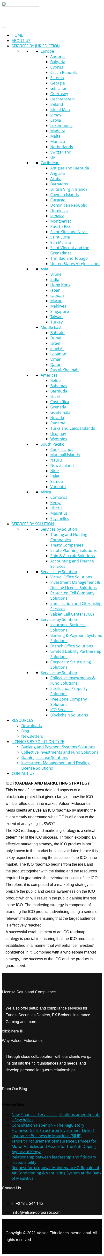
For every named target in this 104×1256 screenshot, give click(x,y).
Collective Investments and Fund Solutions (59, 752)
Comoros (58, 497)
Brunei (56, 274)
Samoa (56, 481)
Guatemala (60, 412)
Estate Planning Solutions (73, 550)
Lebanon (58, 354)
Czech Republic (64, 72)
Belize (55, 380)
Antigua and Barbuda (69, 168)
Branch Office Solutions (71, 646)
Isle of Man (60, 109)
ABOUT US (21, 40)
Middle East (51, 327)
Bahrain (57, 332)
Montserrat (60, 221)
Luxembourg (62, 125)
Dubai (55, 338)
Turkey (56, 322)
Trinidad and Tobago (69, 258)
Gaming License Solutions (44, 757)
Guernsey (59, 93)
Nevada (57, 417)
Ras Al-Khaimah (64, 369)
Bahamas (58, 385)
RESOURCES (22, 720)
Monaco (57, 141)
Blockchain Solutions (69, 715)
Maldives (58, 306)
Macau (56, 300)
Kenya (55, 502)
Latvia (55, 120)
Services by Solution (59, 529)
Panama (57, 423)
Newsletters (32, 736)
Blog (25, 731)
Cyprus (56, 67)
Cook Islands (61, 449)
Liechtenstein (62, 99)
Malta (55, 136)
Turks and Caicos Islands (72, 428)
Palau (55, 476)
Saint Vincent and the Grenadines (69, 250)
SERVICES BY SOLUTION (33, 523)
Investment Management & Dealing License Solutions (75, 585)
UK (53, 157)
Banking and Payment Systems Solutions (58, 747)
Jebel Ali (57, 348)
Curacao (58, 200)
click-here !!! (12, 1031)
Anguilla (57, 173)
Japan (55, 290)
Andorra (58, 56)
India (54, 279)
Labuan (57, 295)
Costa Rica (59, 401)
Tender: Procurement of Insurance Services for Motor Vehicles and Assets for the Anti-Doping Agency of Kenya (54, 1146)
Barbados (59, 184)
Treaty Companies (66, 545)
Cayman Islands (64, 194)
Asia (44, 269)
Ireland (56, 104)
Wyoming (58, 439)
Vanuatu (58, 486)
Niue (54, 470)
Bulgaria (57, 61)
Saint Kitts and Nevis (69, 231)
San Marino (60, 242)
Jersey (55, 115)
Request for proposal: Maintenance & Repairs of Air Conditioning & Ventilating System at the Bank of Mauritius (56, 1173)
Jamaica (57, 215)
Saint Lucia (60, 237)
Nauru (56, 460)
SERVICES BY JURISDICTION (36, 46)
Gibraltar (58, 88)
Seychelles (59, 518)
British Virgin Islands (69, 189)
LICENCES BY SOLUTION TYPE (38, 741)
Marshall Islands (65, 454)
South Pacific (52, 444)
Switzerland (60, 152)
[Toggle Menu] (4, 27)
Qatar (55, 364)
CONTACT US (23, 773)
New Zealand (62, 465)
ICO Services (61, 709)
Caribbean (50, 162)
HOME (17, 35)
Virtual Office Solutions (71, 577)
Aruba (55, 178)
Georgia (57, 83)
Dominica (59, 210)
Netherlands (61, 146)
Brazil (55, 396)
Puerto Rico (61, 226)
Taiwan (56, 316)
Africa (46, 492)
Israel (55, 343)
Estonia (57, 77)
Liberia (56, 508)
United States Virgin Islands (75, 263)
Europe (47, 51)
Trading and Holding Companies (68, 537)
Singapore (59, 311)
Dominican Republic (68, 205)
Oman (55, 359)
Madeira (57, 130)
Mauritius (59, 513)
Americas (49, 375)
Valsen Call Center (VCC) (72, 614)
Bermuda (58, 391)
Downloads (31, 725)
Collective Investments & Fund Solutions (72, 680)
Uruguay (58, 433)
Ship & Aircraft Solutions (72, 555)
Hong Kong (60, 285)
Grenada (58, 407)
